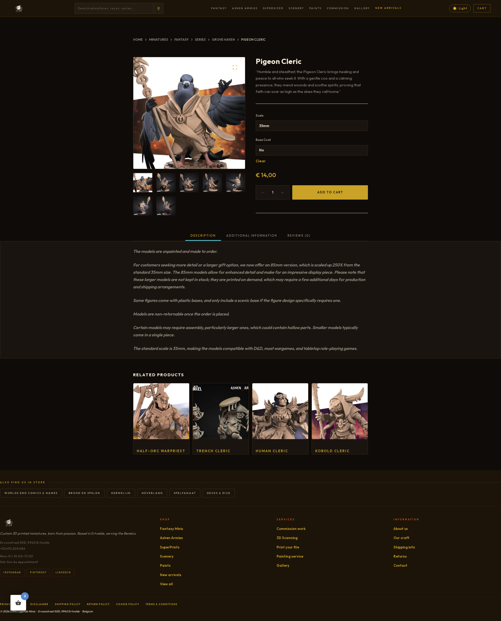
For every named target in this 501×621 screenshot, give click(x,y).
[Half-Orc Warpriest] (161, 411)
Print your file (288, 547)
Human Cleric (272, 451)
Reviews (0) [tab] (299, 235)
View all (166, 584)
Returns (400, 556)
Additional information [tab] (251, 235)
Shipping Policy (67, 604)
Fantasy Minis (171, 529)
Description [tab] (203, 235)
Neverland (152, 493)
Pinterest (38, 572)
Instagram (12, 572)
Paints (315, 8)
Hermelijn (121, 493)
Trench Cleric (213, 451)
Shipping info (404, 547)
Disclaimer (39, 604)
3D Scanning (287, 538)
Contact (400, 565)
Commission (338, 8)
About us (400, 529)
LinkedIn (63, 572)
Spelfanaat (185, 493)
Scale (260, 115)
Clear (261, 161)
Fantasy (219, 8)
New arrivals (388, 8)
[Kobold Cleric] (340, 411)
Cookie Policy (127, 604)
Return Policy (98, 604)
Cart (482, 8)
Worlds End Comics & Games (31, 493)
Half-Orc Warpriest (161, 451)
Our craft (401, 538)
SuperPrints (170, 547)
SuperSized (273, 8)
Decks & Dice (218, 493)
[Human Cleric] (280, 411)
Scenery (296, 8)
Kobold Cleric (332, 451)
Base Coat (263, 140)
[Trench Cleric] (221, 411)
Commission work (291, 529)
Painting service (290, 556)
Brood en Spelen (84, 493)
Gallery (362, 8)
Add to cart (330, 192)
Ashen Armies (245, 8)
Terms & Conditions (161, 604)
